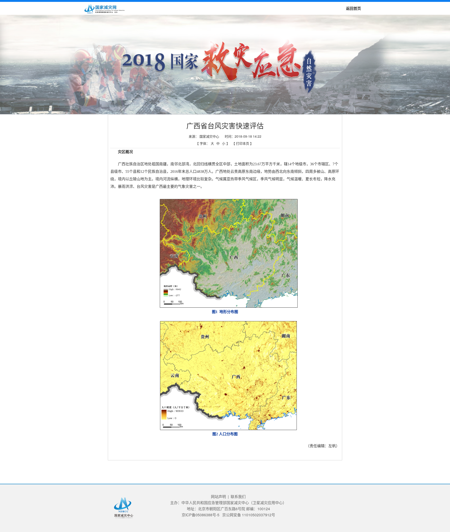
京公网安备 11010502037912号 (248, 514)
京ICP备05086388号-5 (200, 514)
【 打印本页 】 (242, 143)
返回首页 (353, 8)
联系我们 (238, 496)
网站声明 (218, 496)
